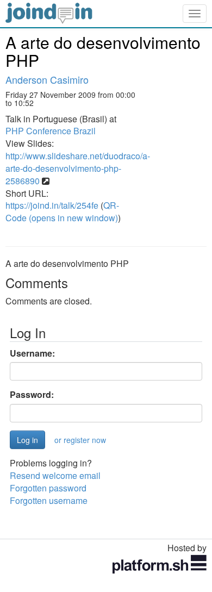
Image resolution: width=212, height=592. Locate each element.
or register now (80, 439)
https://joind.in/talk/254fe (51, 205)
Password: (32, 395)
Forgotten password (48, 488)
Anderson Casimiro (47, 79)
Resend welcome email (55, 475)
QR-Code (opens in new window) (62, 211)
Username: (32, 353)
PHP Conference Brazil (50, 130)
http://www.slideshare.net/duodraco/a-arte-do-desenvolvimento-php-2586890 (77, 168)
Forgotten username (49, 500)
